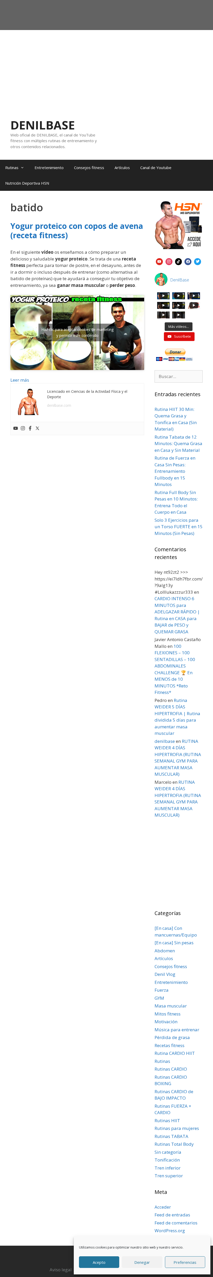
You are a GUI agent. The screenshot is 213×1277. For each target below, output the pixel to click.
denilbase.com (59, 405)
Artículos (122, 167)
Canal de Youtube (155, 167)
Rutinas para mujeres (177, 1128)
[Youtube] (15, 428)
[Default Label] (159, 261)
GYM (159, 998)
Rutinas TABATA (171, 1136)
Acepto (99, 1262)
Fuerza (162, 990)
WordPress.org (170, 1231)
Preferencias (185, 1262)
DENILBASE (42, 125)
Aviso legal (61, 1270)
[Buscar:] (179, 376)
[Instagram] (23, 428)
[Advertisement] (106, 69)
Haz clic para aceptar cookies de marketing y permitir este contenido (77, 332)
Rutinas (11, 167)
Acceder (163, 1207)
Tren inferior (168, 1168)
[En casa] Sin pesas (174, 943)
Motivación (166, 1022)
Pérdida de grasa (172, 1037)
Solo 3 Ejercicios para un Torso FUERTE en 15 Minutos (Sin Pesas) (179, 526)
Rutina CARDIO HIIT (175, 1053)
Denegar (142, 1262)
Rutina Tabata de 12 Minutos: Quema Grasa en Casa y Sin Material (178, 443)
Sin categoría (168, 1152)
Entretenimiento (49, 167)
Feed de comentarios (176, 1223)
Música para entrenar (177, 1030)
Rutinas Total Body (174, 1144)
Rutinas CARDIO (171, 1069)
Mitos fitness (168, 1014)
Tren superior (169, 1176)
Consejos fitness (89, 167)
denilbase (165, 741)
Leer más (19, 380)
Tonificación (167, 1160)
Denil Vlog (165, 974)
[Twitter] (37, 428)
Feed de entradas (172, 1215)
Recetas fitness (169, 1045)
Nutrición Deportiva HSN (27, 183)
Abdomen (165, 951)
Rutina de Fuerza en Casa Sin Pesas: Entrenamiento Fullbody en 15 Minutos (175, 471)
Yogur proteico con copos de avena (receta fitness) (76, 231)
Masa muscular (171, 1006)
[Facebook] (30, 428)
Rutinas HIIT (167, 1120)
